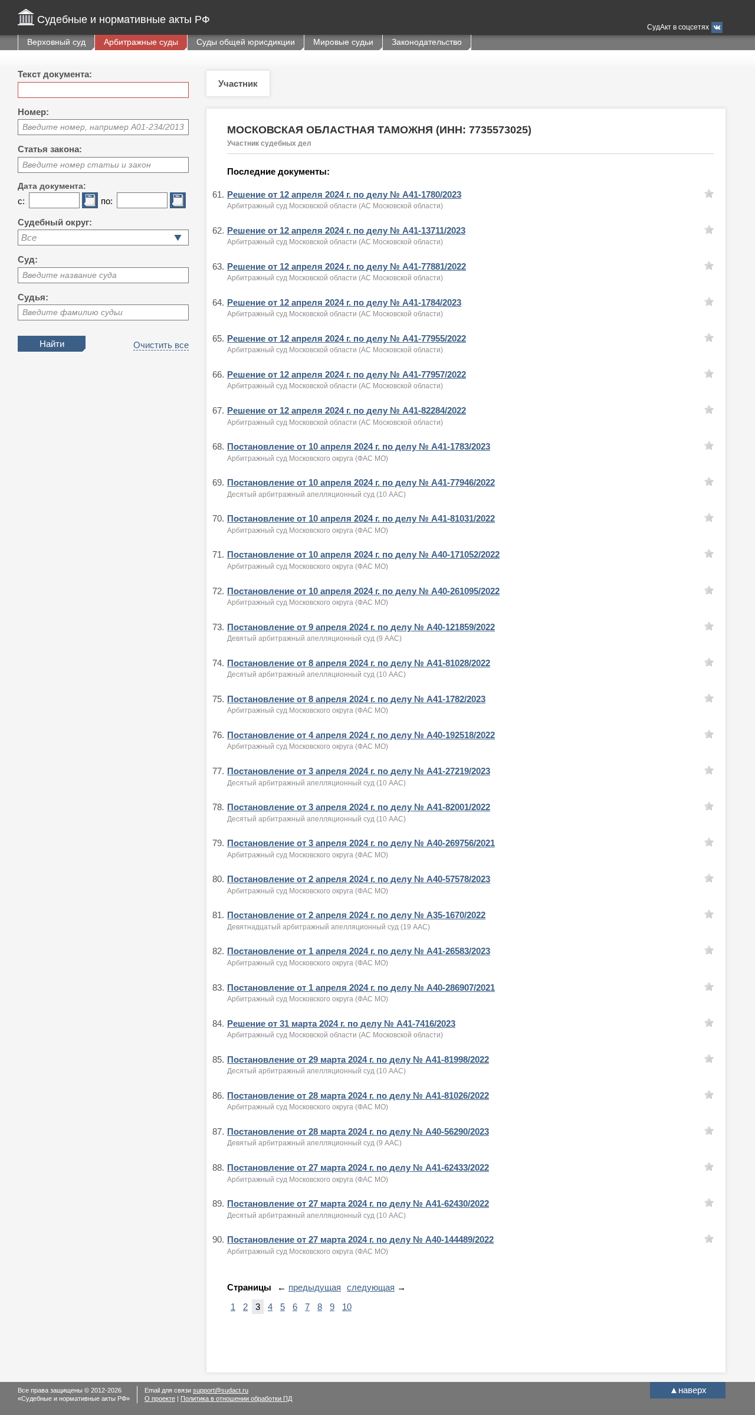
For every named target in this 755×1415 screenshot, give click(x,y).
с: (21, 201)
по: (107, 201)
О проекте (160, 1398)
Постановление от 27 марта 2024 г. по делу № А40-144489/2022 (360, 1239)
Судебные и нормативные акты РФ (123, 19)
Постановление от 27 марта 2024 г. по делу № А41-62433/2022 (358, 1167)
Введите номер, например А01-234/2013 (103, 127)
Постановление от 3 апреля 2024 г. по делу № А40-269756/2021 (361, 843)
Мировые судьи (343, 42)
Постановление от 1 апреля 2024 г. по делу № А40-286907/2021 (361, 987)
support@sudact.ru (220, 1390)
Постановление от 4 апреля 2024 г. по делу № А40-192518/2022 (361, 735)
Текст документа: (55, 74)
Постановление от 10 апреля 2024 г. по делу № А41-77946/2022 (361, 482)
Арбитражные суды (141, 42)
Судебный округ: (55, 222)
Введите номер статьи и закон (86, 164)
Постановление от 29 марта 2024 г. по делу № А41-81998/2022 (358, 1059)
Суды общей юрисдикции (245, 42)
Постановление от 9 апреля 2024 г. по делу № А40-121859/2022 (361, 627)
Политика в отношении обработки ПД (236, 1398)
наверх (688, 1390)
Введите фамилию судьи (72, 312)
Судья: (33, 297)
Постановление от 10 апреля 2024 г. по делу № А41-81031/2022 (361, 518)
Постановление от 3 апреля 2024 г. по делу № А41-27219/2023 (358, 771)
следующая (371, 1287)
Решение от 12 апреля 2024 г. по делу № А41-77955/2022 (346, 338)
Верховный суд (56, 42)
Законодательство (427, 42)
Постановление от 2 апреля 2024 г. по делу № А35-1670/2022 (356, 915)
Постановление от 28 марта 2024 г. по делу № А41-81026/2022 (358, 1095)
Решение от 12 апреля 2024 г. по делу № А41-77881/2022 (346, 266)
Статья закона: (50, 149)
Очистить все (161, 345)
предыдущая (314, 1287)
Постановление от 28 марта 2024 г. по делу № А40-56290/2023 (358, 1131)
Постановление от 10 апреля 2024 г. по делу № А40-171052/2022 (363, 554)
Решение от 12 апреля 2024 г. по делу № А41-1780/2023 (344, 194)
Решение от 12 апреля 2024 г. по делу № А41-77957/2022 (346, 374)
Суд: (28, 259)
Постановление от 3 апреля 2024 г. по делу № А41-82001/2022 (358, 807)
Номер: (33, 112)
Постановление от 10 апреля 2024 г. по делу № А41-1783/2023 (358, 446)
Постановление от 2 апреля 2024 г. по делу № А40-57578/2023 (358, 879)
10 (347, 1307)
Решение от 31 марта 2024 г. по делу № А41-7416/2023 (341, 1023)
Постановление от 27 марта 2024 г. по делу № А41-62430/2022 (358, 1203)
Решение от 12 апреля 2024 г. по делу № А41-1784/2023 (344, 302)
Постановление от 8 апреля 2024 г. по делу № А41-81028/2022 (358, 663)
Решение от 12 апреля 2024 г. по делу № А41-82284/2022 (346, 410)
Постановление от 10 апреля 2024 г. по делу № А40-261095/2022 (363, 591)
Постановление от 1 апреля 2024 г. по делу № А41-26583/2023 (358, 951)
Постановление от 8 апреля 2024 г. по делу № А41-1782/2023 (356, 699)
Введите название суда (69, 275)
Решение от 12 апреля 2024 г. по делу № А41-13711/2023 (346, 230)
